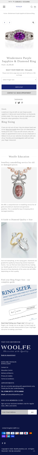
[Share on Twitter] (19, 103)
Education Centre (6, 370)
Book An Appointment (8, 355)
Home (5, 13)
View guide (28, 70)
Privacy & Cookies (6, 376)
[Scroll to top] (34, 451)
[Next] (9, 22)
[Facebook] (2, 443)
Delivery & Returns (7, 373)
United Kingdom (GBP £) (10, 428)
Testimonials (18, 99)
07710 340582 (26, 1)
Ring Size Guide (11, 129)
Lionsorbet (17, 451)
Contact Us (4, 367)
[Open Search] (31, 7)
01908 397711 (18, 1)
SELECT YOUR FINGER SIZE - (19, 70)
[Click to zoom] (33, 22)
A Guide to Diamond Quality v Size (17, 219)
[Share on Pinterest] (22, 103)
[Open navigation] (5, 6)
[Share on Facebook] (16, 103)
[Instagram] (5, 443)
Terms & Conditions (7, 379)
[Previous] (5, 22)
